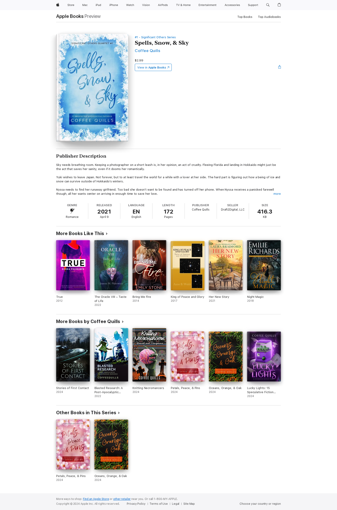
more (277, 193)
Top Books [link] (244, 17)
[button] (267, 5)
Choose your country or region (260, 503)
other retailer (122, 499)
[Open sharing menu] (279, 67)
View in (151, 67)
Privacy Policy (136, 503)
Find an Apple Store (96, 499)
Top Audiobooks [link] (269, 17)
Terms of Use (158, 503)
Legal (175, 503)
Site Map (189, 503)
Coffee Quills (147, 50)
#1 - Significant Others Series (155, 37)
